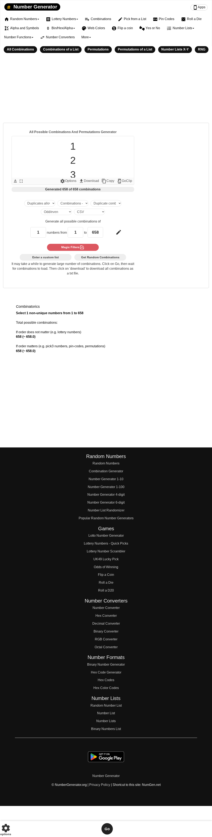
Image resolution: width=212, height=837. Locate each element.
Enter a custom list (45, 257)
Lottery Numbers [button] (61, 19)
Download (89, 181)
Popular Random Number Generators (106, 518)
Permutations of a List (135, 49)
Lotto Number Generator (106, 535)
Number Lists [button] (179, 28)
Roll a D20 (106, 590)
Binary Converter (106, 631)
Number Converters (57, 37)
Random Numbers (106, 463)
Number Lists (106, 721)
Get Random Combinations (100, 257)
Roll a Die (191, 19)
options (5, 829)
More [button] (85, 37)
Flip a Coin (106, 574)
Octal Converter (106, 647)
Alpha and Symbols (21, 28)
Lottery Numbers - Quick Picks (106, 543)
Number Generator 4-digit (106, 494)
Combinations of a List (60, 49)
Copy (107, 181)
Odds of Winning (106, 567)
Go (107, 829)
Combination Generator (106, 471)
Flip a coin (122, 28)
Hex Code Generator (106, 672)
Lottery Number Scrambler (106, 551)
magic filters (72, 247)
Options (68, 181)
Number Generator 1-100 (106, 487)
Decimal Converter (106, 623)
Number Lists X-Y (175, 49)
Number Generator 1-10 (106, 479)
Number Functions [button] (17, 37)
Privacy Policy (99, 784)
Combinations (98, 19)
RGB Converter (106, 639)
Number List (106, 713)
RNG (201, 49)
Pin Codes (163, 19)
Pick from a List (132, 19)
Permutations (98, 49)
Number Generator (34, 7)
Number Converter (106, 608)
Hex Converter (106, 615)
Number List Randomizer (106, 510)
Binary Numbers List (106, 729)
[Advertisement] (106, 91)
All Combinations (20, 49)
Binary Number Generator (106, 664)
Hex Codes (106, 680)
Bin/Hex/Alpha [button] (59, 28)
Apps (199, 7)
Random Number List (106, 705)
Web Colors (93, 28)
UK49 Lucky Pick (106, 559)
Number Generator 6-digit (106, 502)
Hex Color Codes (106, 688)
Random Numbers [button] (20, 19)
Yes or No (150, 28)
